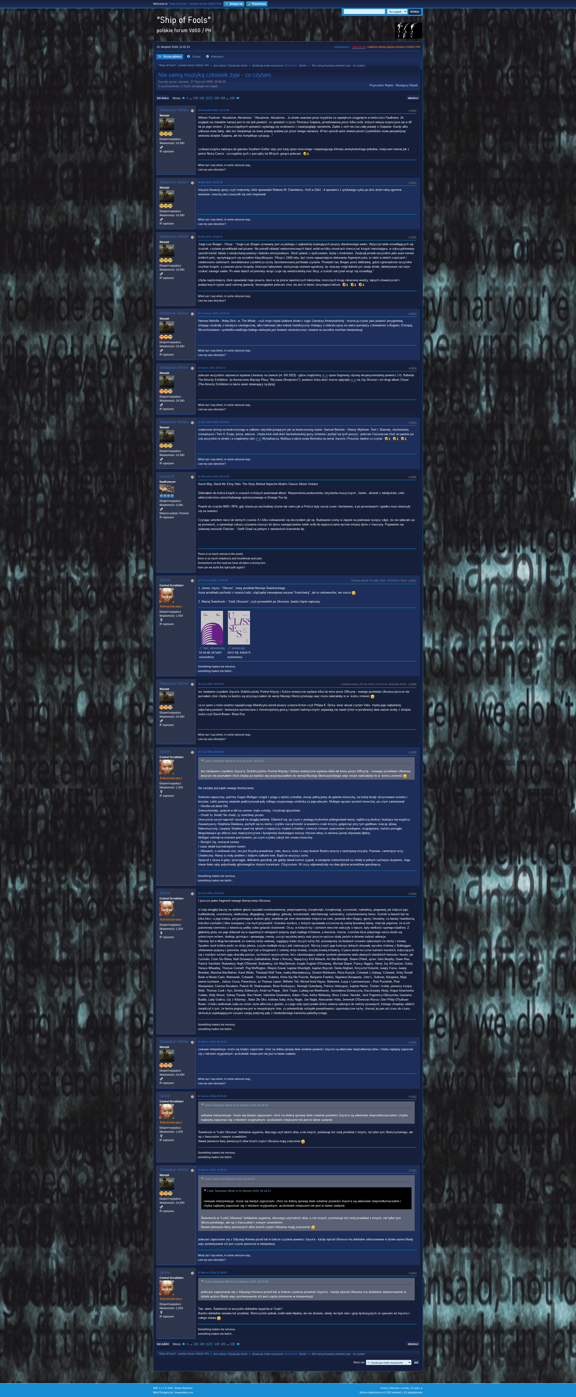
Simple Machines (183, 1388)
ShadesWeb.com (183, 1392)
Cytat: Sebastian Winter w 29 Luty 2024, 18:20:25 (234, 761)
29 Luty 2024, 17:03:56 (214, 580)
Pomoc (384, 1388)
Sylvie (302, 65)
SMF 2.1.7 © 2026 (163, 1388)
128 (216, 98)
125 (195, 98)
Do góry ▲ (417, 1388)
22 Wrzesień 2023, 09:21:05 (213, 476)
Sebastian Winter (174, 110)
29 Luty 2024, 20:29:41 (211, 893)
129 (222, 98)
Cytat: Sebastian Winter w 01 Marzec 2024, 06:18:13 (236, 1105)
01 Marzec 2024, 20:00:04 (212, 1096)
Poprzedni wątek (381, 85)
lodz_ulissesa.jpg (214, 648)
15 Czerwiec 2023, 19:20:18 (213, 313)
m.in (325, 375)
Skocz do (358, 1362)
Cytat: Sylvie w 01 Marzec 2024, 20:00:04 (229, 1179)
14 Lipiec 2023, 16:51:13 (212, 367)
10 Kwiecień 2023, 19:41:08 (213, 110)
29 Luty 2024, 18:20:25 (211, 684)
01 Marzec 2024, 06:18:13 (212, 1041)
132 (232, 98)
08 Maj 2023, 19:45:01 (210, 236)
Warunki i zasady (399, 1388)
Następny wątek (407, 85)
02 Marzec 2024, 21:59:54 (212, 1272)
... (191, 98)
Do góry (163, 1344)
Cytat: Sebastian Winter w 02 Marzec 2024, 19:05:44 (236, 1281)
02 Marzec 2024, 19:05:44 (212, 1169)
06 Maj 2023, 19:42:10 (210, 182)
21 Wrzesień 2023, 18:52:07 (213, 422)
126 (201, 98)
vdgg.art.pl (358, 47)
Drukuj (413, 98)
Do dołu (163, 98)
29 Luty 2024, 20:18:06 (211, 751)
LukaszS (167, 476)
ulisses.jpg (238, 648)
